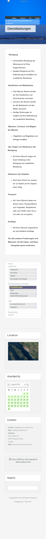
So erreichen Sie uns (17, 304)
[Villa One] (23, 6)
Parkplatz (13, 307)
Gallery (12, 276)
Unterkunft (12, 266)
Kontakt (11, 315)
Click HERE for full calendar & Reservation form (24, 460)
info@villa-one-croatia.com (23, 427)
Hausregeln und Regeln (18, 279)
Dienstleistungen (16, 287)
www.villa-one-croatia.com (22, 444)
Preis (12, 290)
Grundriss (13, 273)
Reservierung (13, 312)
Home (10, 264)
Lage (10, 301)
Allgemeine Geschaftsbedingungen (19, 294)
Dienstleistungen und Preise (18, 284)
